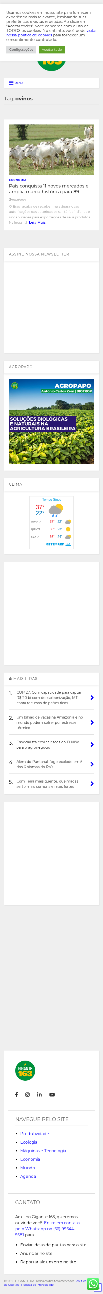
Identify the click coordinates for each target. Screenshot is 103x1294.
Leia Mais (37, 222)
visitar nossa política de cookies (51, 32)
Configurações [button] (21, 49)
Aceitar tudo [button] (52, 49)
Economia (17, 180)
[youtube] (52, 1094)
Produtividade (34, 1133)
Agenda (28, 1176)
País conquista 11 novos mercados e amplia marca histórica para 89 (48, 189)
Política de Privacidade (37, 1284)
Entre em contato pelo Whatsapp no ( (47, 1228)
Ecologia (28, 1142)
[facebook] (16, 1094)
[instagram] (27, 1094)
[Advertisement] (51, 613)
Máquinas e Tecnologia (43, 1150)
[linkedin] (39, 1094)
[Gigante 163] (51, 69)
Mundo (27, 1168)
